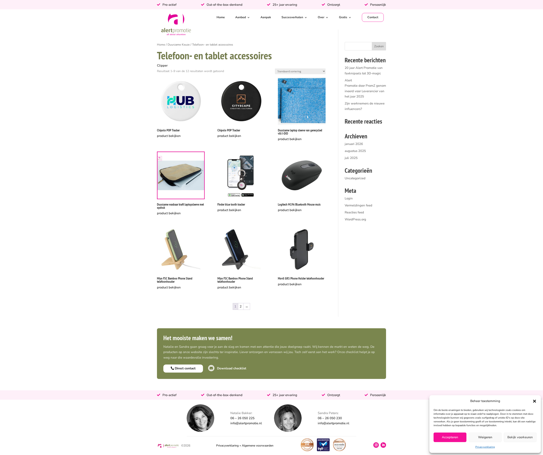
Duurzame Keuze (179, 45)
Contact (372, 17)
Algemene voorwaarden (257, 446)
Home (221, 17)
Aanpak (265, 17)
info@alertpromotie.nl (246, 423)
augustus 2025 (355, 151)
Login (349, 198)
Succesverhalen (292, 17)
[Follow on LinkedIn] (383, 445)
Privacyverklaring (485, 447)
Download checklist (231, 368)
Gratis (343, 17)
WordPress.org (355, 219)
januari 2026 (354, 144)
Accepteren (450, 437)
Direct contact (185, 368)
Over (321, 17)
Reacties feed (354, 212)
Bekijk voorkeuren (520, 437)
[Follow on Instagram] (376, 445)
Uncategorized (355, 178)
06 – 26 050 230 (330, 418)
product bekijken (169, 136)
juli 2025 (351, 158)
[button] (534, 401)
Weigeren (485, 437)
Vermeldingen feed (358, 205)
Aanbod (240, 17)
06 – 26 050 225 (242, 418)
